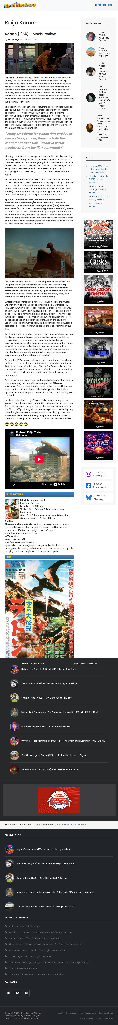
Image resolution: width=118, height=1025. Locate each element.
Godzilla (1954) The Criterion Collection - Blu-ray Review (98, 169)
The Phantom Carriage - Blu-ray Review (98, 189)
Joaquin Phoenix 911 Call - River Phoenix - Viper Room (35, 938)
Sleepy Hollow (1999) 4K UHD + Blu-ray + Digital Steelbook (50, 683)
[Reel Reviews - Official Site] (20, 5)
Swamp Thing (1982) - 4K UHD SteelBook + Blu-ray (46, 697)
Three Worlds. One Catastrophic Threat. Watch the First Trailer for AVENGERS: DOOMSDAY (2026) (103, 128)
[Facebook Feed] (104, 5)
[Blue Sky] (99, 5)
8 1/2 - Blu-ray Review (96, 205)
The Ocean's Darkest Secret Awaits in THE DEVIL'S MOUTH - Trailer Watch (104, 97)
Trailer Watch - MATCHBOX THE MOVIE (104, 52)
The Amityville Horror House (23, 968)
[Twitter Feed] (95, 5)
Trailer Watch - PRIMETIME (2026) (104, 36)
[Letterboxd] (110, 5)
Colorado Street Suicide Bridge (24, 926)
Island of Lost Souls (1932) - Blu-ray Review (98, 179)
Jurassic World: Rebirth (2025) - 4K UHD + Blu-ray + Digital (50, 769)
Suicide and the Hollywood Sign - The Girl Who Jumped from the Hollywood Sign (49, 962)
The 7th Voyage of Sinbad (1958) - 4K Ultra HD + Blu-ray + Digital (53, 755)
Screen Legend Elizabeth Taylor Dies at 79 (30, 956)
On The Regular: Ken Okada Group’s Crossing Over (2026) (46, 906)
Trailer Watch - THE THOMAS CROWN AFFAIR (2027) (103, 71)
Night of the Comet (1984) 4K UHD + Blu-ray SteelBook (44, 849)
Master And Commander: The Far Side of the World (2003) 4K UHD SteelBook (59, 712)
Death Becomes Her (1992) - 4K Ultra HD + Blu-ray (46, 726)
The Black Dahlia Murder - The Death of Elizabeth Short (36, 974)
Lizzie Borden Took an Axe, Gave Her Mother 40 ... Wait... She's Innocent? (45, 944)
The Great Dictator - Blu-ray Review (99, 198)
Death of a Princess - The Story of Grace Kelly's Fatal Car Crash (41, 932)
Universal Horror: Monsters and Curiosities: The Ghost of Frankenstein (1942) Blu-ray (63, 740)
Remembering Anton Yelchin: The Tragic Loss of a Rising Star (39, 950)
